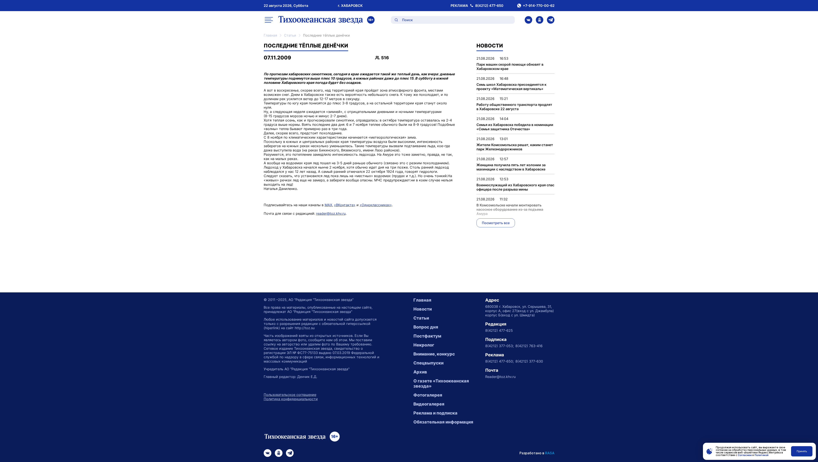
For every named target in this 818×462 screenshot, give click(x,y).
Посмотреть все (496, 223)
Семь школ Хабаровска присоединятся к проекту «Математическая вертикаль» (511, 86)
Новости (422, 309)
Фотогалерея (427, 395)
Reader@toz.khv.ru (500, 377)
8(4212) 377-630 (529, 361)
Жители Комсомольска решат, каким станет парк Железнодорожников (514, 147)
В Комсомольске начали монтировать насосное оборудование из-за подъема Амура (509, 209)
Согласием (745, 455)
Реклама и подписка (435, 413)
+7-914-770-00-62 (539, 5)
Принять (802, 451)
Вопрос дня (425, 327)
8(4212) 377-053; (499, 346)
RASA (550, 453)
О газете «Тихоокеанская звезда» (441, 383)
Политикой (761, 455)
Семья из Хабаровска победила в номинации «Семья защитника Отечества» (514, 127)
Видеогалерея (428, 404)
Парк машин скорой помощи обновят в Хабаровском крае (509, 66)
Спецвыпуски (428, 363)
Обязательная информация (443, 422)
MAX (328, 205)
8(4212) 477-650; (499, 361)
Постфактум (427, 336)
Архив (420, 372)
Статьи (290, 35)
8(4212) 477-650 (489, 5)
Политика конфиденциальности (291, 399)
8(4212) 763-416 (529, 346)
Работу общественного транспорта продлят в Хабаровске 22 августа (514, 106)
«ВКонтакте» (344, 205)
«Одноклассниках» (376, 205)
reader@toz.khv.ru (331, 213)
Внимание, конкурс (434, 354)
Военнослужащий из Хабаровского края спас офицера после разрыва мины (515, 187)
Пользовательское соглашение (290, 394)
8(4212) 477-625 (499, 330)
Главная (270, 35)
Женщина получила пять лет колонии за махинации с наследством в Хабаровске (511, 167)
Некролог (423, 345)
